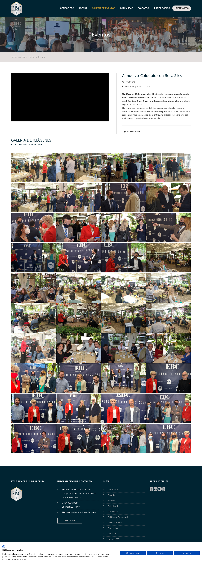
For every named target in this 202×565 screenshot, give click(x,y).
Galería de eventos (103, 8)
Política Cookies (115, 522)
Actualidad (126, 8)
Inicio (32, 57)
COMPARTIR (133, 131)
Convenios (113, 528)
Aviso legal (113, 511)
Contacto (143, 8)
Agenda (83, 8)
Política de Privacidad (118, 517)
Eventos (111, 500)
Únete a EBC (182, 8)
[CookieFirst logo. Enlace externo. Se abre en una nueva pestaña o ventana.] (3, 546)
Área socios (162, 8)
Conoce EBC (67, 8)
